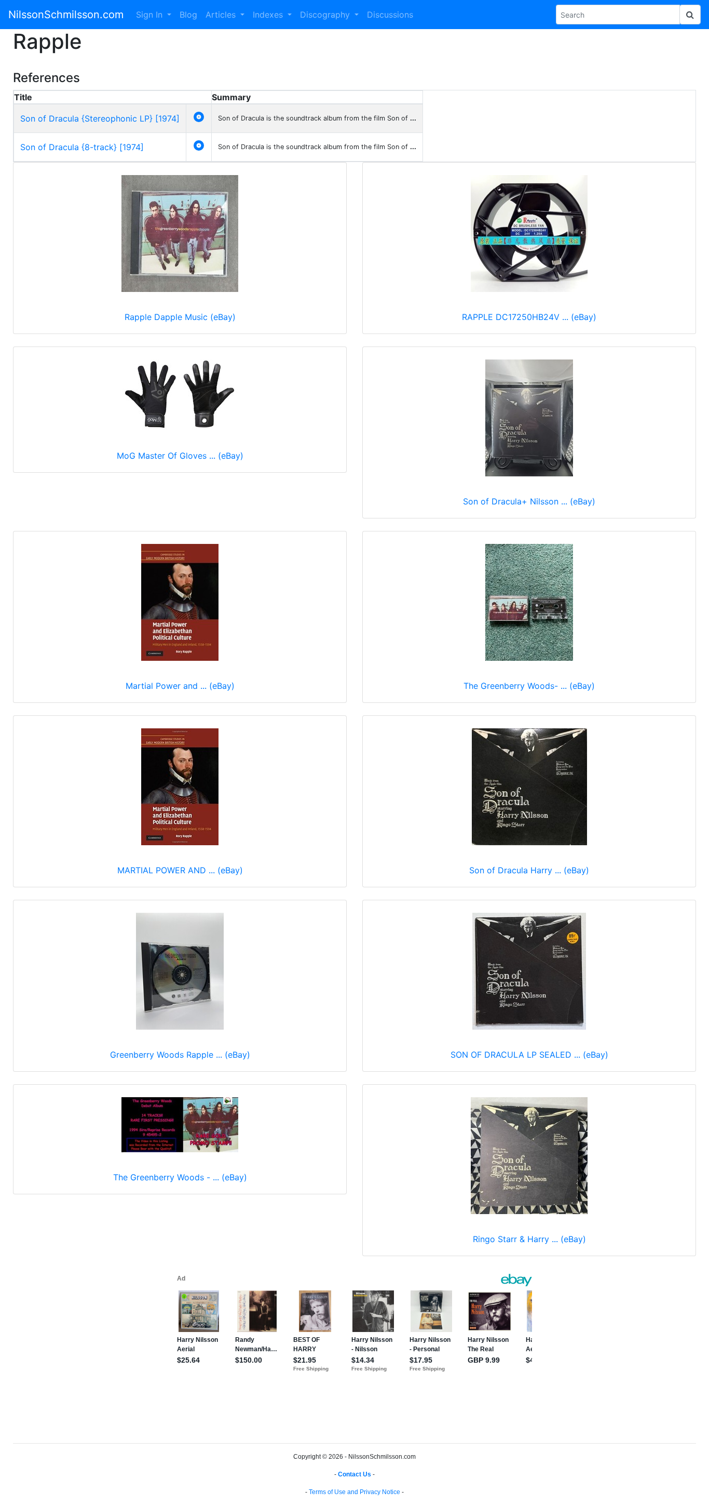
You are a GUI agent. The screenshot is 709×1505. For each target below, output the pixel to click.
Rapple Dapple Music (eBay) (180, 317)
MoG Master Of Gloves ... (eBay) (180, 455)
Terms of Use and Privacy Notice (354, 1492)
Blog (188, 14)
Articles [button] (222, 14)
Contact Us (354, 1474)
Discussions (390, 14)
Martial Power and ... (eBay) (180, 686)
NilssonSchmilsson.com (66, 14)
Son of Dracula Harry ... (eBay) (529, 870)
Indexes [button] (269, 14)
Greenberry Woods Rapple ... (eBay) (180, 1054)
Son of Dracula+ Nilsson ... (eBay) (529, 501)
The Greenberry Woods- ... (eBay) (529, 686)
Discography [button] (326, 14)
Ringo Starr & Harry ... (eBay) (529, 1239)
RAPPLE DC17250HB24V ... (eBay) (529, 317)
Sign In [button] (150, 14)
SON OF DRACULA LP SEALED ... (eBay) (529, 1054)
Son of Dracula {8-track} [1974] (82, 147)
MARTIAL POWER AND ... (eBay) (180, 870)
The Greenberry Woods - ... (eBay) (180, 1177)
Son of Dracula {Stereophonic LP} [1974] (100, 118)
